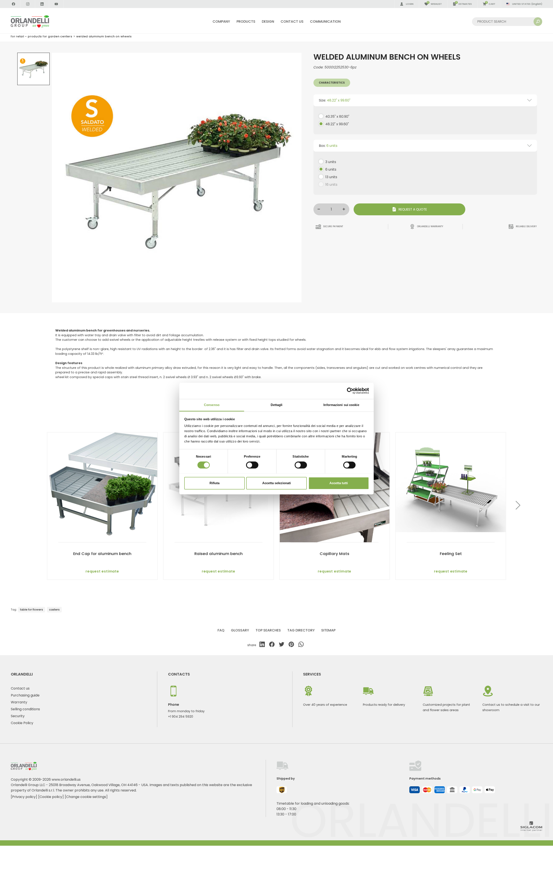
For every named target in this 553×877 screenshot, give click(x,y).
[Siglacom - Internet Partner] (531, 830)
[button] (518, 506)
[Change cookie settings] (86, 796)
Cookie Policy (22, 722)
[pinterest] (291, 645)
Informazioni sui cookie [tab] (341, 405)
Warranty (19, 702)
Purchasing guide (25, 695)
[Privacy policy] (24, 796)
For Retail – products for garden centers (41, 36)
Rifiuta (214, 483)
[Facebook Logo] (13, 4)
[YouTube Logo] (56, 4)
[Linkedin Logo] (42, 4)
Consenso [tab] (211, 405)
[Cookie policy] (51, 796)
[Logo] (35, 21)
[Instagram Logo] (28, 4)
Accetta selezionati (276, 483)
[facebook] (272, 645)
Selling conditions (25, 709)
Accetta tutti (338, 483)
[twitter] (281, 645)
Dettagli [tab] (277, 405)
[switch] (252, 464)
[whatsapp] (301, 645)
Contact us (20, 688)
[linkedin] (262, 645)
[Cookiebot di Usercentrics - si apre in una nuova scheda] (350, 390)
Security (18, 716)
